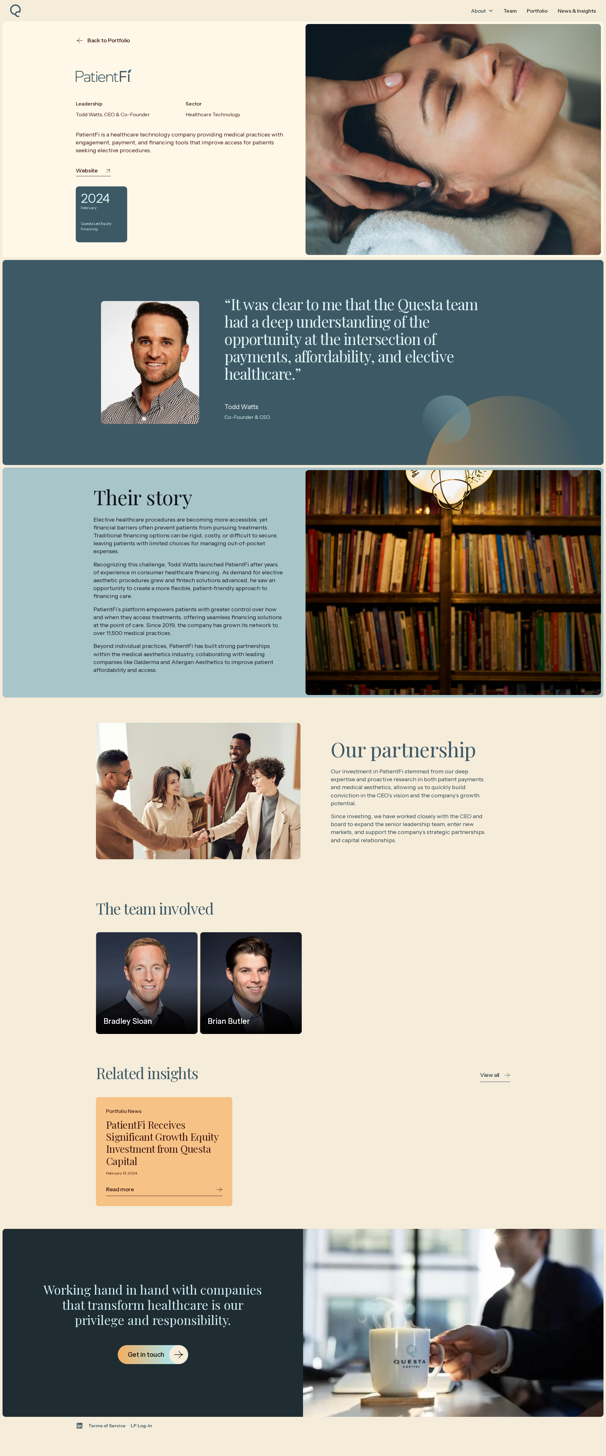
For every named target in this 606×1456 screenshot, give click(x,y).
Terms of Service (107, 1426)
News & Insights (577, 11)
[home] (15, 10)
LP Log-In (141, 1426)
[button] (482, 11)
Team (510, 11)
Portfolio (537, 11)
